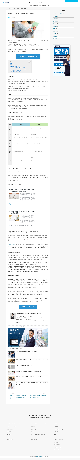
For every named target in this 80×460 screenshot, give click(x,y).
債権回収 (55, 16)
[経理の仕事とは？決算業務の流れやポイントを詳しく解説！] (11, 371)
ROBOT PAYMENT (39, 456)
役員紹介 (56, 431)
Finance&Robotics (57, 449)
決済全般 (55, 26)
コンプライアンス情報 (58, 429)
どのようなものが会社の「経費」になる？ (24, 365)
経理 (54, 28)
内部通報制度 (57, 444)
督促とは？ (12, 63)
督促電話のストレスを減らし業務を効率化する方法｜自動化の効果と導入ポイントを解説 (18, 397)
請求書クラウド (34, 439)
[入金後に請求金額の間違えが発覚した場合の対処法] (11, 351)
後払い (54, 23)
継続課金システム (10, 437)
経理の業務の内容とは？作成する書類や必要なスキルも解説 (28, 376)
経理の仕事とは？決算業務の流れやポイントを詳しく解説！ (28, 371)
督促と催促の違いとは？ (15, 66)
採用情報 (56, 442)
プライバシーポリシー (58, 439)
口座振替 (55, 21)
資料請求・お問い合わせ (28, 306)
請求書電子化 (33, 429)
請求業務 (55, 36)
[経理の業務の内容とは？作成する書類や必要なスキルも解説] (11, 376)
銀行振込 (9, 434)
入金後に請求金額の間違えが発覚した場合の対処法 (26, 351)
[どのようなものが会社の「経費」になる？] (11, 365)
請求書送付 (33, 431)
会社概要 (56, 426)
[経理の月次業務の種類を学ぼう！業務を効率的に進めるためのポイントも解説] (11, 359)
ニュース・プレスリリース (59, 437)
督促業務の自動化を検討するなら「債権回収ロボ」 (20, 69)
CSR (55, 434)
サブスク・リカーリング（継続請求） (38, 434)
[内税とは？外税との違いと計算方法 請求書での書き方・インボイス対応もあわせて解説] (11, 382)
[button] (29, 62)
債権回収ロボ (12, 244)
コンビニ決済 (10, 429)
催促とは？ (12, 64)
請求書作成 (33, 426)
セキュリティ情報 (57, 447)
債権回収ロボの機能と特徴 (16, 70)
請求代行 (55, 31)
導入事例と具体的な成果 (15, 71)
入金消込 (55, 18)
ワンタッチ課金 (10, 439)
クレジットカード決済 (58, 13)
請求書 (54, 33)
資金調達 (55, 38)
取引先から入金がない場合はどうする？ (18, 67)
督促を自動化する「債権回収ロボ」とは (28, 56)
